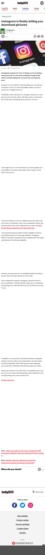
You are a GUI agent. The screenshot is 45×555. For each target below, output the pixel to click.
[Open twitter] (22, 505)
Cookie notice (22, 528)
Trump (36, 8)
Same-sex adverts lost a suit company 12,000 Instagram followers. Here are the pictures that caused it (22, 453)
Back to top (39, 492)
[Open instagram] (30, 505)
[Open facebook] (14, 505)
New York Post (8, 380)
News (15, 8)
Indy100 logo (23, 3)
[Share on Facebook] (35, 36)
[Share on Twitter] (38, 36)
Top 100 (5, 8)
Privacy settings (22, 524)
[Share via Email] (42, 36)
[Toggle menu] (3, 3)
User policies (22, 516)
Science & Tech (6, 16)
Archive (22, 533)
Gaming (25, 8)
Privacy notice (22, 520)
